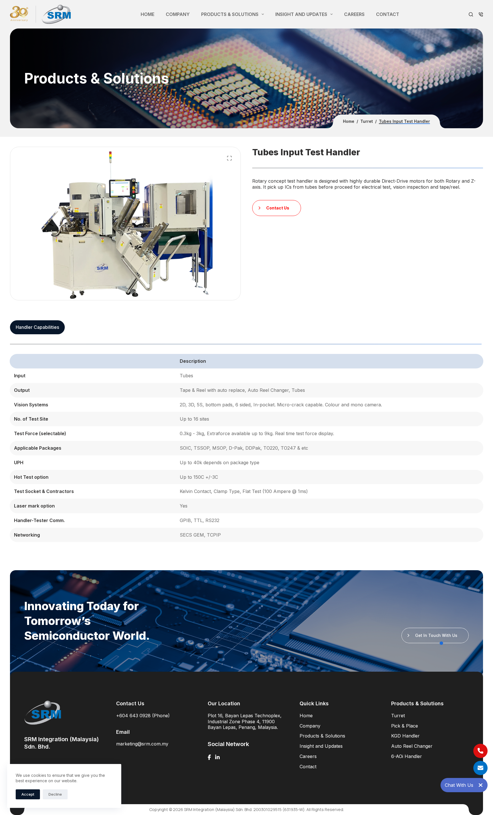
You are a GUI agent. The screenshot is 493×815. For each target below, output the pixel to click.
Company (178, 14)
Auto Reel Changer (412, 746)
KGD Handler (405, 736)
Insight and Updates (301, 14)
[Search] (471, 14)
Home (147, 14)
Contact (387, 14)
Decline (55, 794)
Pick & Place (404, 726)
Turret (398, 715)
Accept (27, 794)
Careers (354, 14)
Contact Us (277, 207)
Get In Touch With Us (436, 635)
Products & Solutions (229, 14)
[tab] (37, 327)
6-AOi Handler (406, 756)
